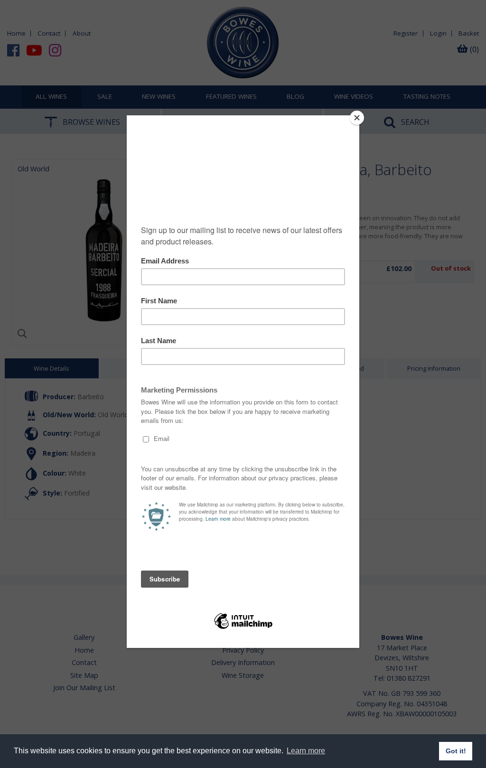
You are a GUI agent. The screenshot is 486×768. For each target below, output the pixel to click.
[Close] (357, 118)
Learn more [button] (306, 751)
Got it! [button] (456, 751)
